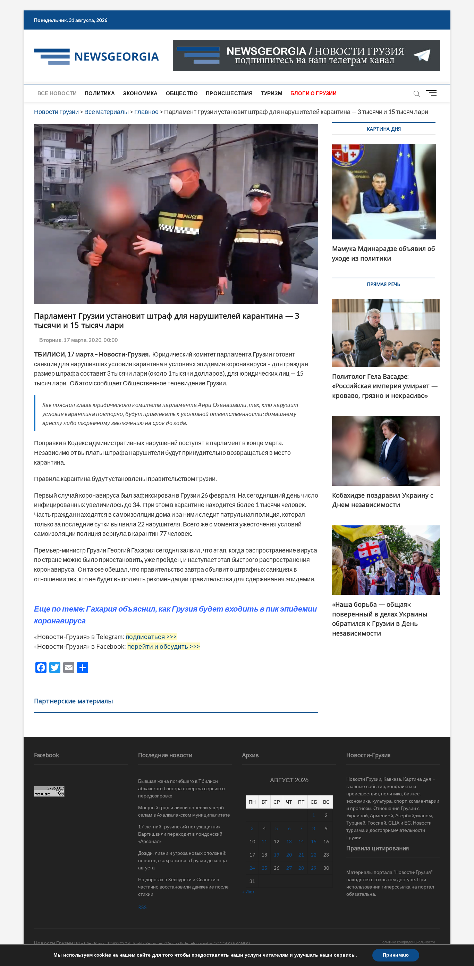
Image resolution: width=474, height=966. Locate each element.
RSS (142, 907)
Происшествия (229, 93)
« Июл (248, 891)
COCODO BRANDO (231, 943)
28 (301, 868)
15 (313, 841)
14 (301, 841)
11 (264, 841)
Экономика (140, 93)
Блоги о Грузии (313, 93)
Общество (182, 93)
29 (313, 868)
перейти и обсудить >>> (163, 646)
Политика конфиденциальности (407, 942)
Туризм (271, 93)
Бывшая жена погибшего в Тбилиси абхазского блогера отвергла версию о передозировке (181, 788)
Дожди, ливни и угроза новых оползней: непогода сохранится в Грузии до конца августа (182, 860)
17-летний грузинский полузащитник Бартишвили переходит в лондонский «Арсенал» (180, 834)
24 (252, 868)
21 (301, 855)
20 (289, 855)
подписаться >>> (151, 636)
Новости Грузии (53, 943)
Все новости (57, 93)
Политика (100, 93)
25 (264, 868)
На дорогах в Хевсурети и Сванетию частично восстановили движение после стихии (183, 886)
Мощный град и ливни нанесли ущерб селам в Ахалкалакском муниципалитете (184, 811)
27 (289, 868)
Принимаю (396, 955)
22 (313, 855)
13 (289, 841)
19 (276, 855)
